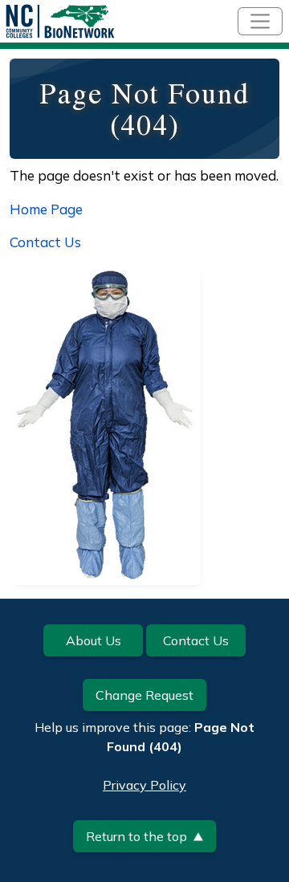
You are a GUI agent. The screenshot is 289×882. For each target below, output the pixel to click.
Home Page (46, 209)
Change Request (144, 695)
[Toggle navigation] (260, 21)
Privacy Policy (144, 785)
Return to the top (136, 836)
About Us (93, 640)
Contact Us (45, 242)
